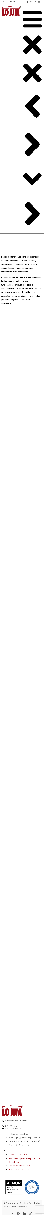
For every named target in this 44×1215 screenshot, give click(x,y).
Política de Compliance (19, 1145)
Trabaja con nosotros (18, 1134)
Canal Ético (14, 1141)
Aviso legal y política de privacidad (24, 1138)
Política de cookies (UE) (29, 1141)
